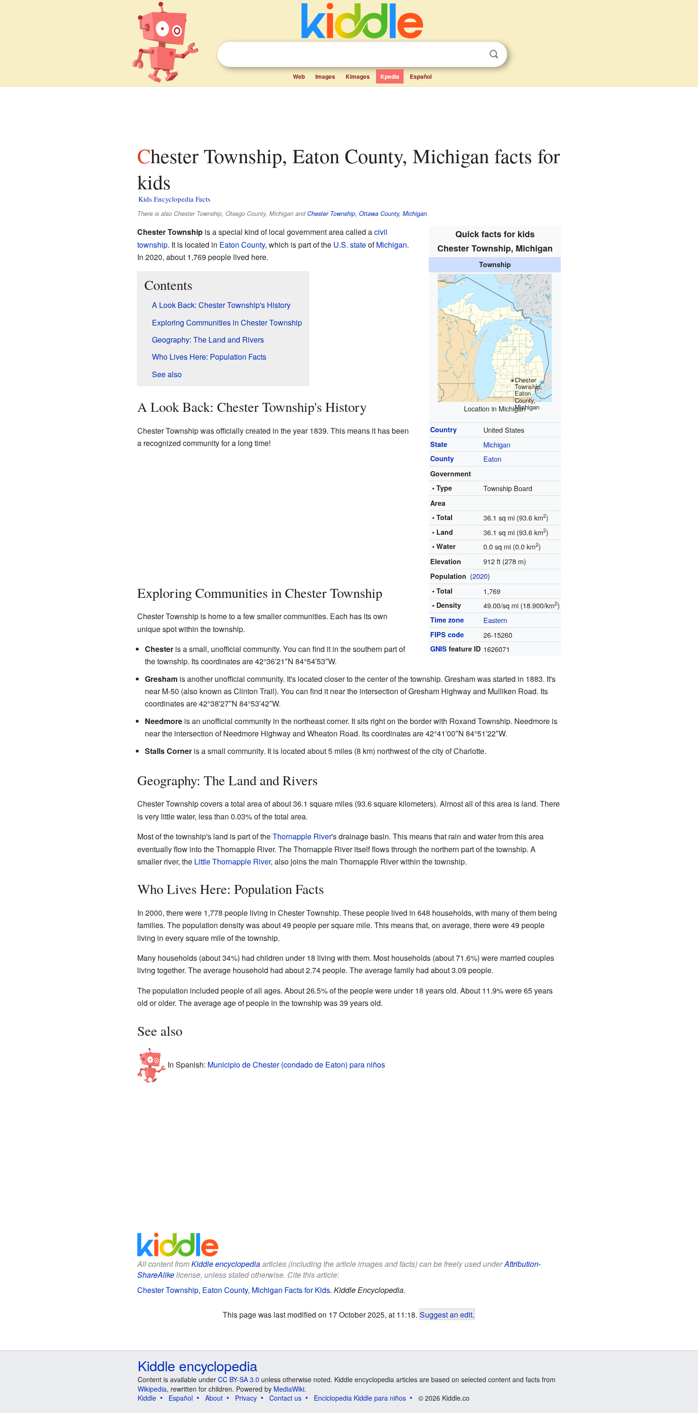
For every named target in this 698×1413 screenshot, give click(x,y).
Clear (474, 54)
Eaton (492, 459)
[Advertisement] (348, 113)
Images (325, 76)
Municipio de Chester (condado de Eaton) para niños (296, 1064)
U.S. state (349, 244)
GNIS (438, 648)
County (442, 458)
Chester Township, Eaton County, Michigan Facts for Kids (233, 1289)
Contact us (285, 1398)
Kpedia (389, 76)
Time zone (447, 619)
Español (421, 76)
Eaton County (242, 244)
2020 (480, 576)
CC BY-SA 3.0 (238, 1379)
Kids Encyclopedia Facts (174, 199)
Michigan (496, 444)
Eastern (495, 620)
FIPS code (447, 634)
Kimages (358, 76)
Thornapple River (302, 836)
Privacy (246, 1398)
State (438, 444)
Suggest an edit (446, 1314)
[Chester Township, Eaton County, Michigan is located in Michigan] (495, 336)
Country (443, 429)
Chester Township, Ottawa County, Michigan (367, 213)
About (214, 1398)
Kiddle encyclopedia (225, 1263)
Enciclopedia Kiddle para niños (360, 1398)
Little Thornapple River (232, 861)
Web (299, 76)
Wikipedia (152, 1389)
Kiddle (147, 1398)
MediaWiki (289, 1389)
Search (493, 54)
